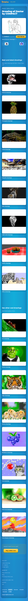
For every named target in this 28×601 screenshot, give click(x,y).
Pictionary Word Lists (7, 576)
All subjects (5, 565)
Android (4, 582)
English (10, 589)
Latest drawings (6, 563)
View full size (20, 36)
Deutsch (16, 589)
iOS (3, 584)
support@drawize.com (8, 594)
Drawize (4, 8)
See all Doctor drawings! (8, 39)
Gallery (8, 8)
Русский (5, 591)
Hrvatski (22, 589)
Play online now (11, 550)
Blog (3, 574)
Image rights (5, 567)
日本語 (10, 591)
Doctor (12, 8)
